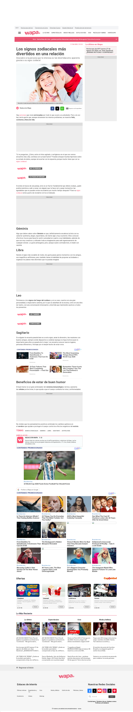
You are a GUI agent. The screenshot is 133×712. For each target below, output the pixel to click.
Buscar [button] (111, 696)
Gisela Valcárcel (67, 28)
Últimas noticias (21, 690)
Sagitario (56, 431)
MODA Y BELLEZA (69, 32)
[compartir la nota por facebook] (52, 108)
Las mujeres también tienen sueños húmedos (57, 323)
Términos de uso (101, 701)
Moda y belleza (55, 690)
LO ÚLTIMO (46, 32)
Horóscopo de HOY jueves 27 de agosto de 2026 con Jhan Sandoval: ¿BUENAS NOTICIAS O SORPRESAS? (99, 50)
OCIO (89, 32)
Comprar (35, 606)
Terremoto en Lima (41, 28)
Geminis (42, 431)
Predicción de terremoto (83, 28)
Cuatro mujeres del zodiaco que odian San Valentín (60, 168)
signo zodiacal (21, 161)
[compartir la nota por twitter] (57, 108)
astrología (66, 431)
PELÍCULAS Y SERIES (99, 32)
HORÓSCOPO (112, 32)
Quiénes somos (111, 701)
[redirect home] (32, 33)
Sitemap (41, 696)
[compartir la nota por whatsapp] (62, 108)
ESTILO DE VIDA (81, 32)
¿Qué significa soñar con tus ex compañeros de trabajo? (61, 314)
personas (22, 115)
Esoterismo (20, 696)
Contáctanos (92, 701)
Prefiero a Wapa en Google (29, 490)
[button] (116, 39)
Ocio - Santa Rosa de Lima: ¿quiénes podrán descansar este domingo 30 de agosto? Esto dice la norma (66, 39)
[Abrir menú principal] (19, 33)
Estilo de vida (66, 690)
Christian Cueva (55, 28)
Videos (30, 696)
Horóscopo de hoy (27, 28)
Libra (49, 431)
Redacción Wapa (25, 108)
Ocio (40, 690)
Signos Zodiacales (31, 431)
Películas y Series (78, 690)
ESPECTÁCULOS (57, 32)
